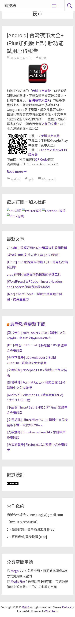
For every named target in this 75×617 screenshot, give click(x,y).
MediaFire (18, 581)
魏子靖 (42, 58)
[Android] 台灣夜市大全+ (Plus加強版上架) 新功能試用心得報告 (35, 43)
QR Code (41, 159)
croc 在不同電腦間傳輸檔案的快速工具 (34, 274)
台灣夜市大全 (41, 90)
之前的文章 (49, 123)
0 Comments (49, 179)
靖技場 (10, 5)
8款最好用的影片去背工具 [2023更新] (33, 254)
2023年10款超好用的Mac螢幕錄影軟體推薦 (37, 247)
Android (15, 179)
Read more (17, 171)
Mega (15, 570)
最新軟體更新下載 (27, 324)
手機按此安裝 (50, 135)
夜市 (31, 179)
